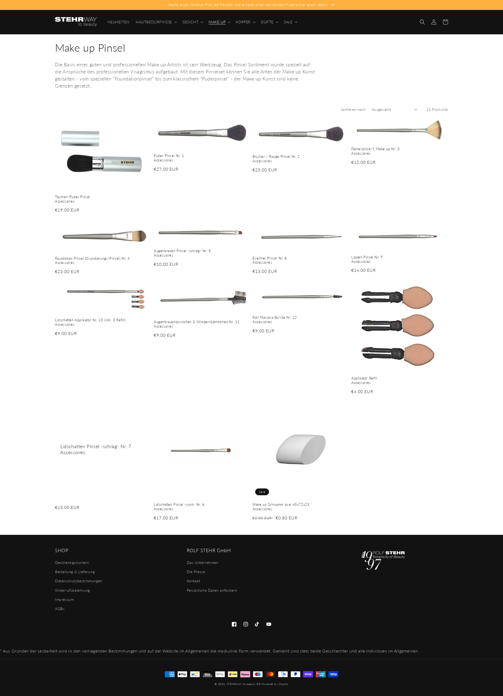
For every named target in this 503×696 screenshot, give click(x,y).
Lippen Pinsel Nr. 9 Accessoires (367, 259)
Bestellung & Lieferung (75, 571)
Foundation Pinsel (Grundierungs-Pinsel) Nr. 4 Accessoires (92, 260)
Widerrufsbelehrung (72, 590)
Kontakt (193, 581)
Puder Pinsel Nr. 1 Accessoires (169, 158)
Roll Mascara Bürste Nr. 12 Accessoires (275, 319)
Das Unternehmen (202, 562)
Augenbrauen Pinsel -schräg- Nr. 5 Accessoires (182, 253)
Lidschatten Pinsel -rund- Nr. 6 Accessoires (179, 506)
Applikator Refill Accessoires (364, 380)
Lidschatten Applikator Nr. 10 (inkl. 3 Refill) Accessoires (90, 322)
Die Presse (196, 571)
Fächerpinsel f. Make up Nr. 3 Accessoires (375, 151)
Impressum (64, 599)
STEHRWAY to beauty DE (244, 684)
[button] (156, 22)
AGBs (59, 608)
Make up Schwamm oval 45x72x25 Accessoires (281, 506)
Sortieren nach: (354, 109)
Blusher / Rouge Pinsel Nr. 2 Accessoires (276, 158)
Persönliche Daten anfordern (212, 590)
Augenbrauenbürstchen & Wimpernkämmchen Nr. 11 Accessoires (197, 324)
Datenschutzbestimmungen (78, 581)
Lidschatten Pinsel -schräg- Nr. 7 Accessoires (95, 449)
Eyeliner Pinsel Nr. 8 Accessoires (270, 260)
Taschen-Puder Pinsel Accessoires (72, 199)
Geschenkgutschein (72, 562)
